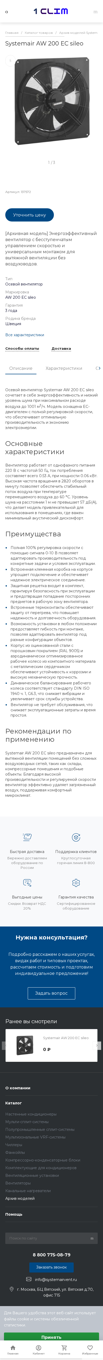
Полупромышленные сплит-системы (39, 1129)
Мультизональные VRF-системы (35, 1137)
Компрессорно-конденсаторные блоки (42, 1160)
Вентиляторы (18, 1183)
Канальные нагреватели (28, 1190)
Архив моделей (20, 1198)
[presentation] (99, 368)
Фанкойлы (15, 1152)
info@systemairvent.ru (56, 1279)
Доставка (61, 349)
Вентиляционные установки (32, 1175)
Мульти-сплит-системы (27, 1121)
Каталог (13, 1103)
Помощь (13, 1214)
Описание (20, 368)
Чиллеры (13, 1144)
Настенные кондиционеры (31, 1114)
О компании (17, 1088)
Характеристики (64, 368)
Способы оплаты (22, 349)
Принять (51, 1337)
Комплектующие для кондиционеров (41, 1167)
